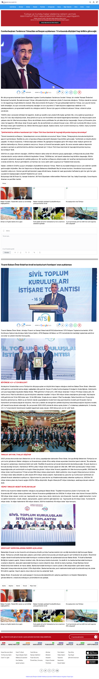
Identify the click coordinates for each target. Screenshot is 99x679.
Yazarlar (60, 657)
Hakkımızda (29, 676)
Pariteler (42, 7)
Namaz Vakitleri (13, 643)
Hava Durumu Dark (7, 652)
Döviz (75, 7)
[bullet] (28, 252)
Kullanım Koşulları (62, 676)
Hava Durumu (37, 643)
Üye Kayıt (71, 655)
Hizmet (18, 586)
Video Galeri (61, 655)
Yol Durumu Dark (6, 655)
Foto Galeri (61, 652)
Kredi (88, 7)
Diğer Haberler (68, 7)
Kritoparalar (51, 7)
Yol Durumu (80, 643)
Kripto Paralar (92, 643)
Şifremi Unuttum (73, 657)
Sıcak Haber (61, 663)
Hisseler (35, 7)
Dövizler (21, 7)
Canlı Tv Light (5, 657)
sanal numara (20, 663)
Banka (4, 586)
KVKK (54, 676)
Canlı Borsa (13, 7)
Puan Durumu (49, 643)
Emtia (82, 7)
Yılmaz (4, 183)
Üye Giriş (71, 652)
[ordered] (26, 252)
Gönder (7, 252)
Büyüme (11, 586)
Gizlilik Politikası (42, 676)
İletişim (35, 676)
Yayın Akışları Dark (21, 655)
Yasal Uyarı (70, 676)
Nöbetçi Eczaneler (21, 657)
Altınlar (28, 7)
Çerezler (49, 676)
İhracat (25, 586)
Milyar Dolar (33, 586)
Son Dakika (19, 660)
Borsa (59, 7)
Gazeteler (26, 643)
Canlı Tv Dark (20, 652)
